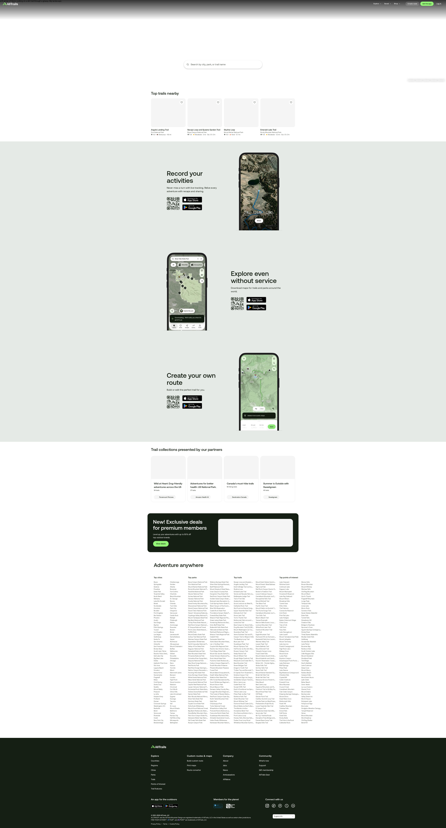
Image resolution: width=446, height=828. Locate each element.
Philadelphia (174, 658)
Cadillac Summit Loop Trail (265, 699)
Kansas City (174, 715)
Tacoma (173, 701)
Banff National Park (216, 587)
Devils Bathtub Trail (262, 646)
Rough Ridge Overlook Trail (243, 658)
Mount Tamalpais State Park (198, 618)
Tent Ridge (305, 661)
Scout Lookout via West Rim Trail (245, 603)
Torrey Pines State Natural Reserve (200, 622)
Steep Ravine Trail (240, 653)
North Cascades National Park (198, 644)
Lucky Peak (283, 656)
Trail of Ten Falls (239, 599)
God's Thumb (306, 596)
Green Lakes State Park (218, 620)
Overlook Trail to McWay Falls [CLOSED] (269, 689)
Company (228, 756)
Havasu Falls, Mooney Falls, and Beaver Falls (249, 718)
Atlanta (172, 587)
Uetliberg (304, 639)
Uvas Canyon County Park (219, 592)
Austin (156, 620)
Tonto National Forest (217, 706)
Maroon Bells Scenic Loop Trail (266, 622)
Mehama (157, 599)
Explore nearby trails (223, 73)
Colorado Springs (160, 703)
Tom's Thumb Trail (240, 618)
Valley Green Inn (306, 696)
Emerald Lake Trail (240, 592)
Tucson (156, 630)
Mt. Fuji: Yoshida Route (263, 715)
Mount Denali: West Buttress (265, 584)
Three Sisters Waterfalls (309, 634)
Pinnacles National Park (196, 656)
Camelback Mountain (286, 689)
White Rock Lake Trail (263, 627)
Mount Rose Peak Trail (263, 692)
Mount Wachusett (285, 592)
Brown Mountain (307, 584)
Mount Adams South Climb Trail (267, 656)
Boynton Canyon (285, 658)
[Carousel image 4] (433, 80)
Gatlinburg (157, 637)
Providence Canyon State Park (220, 613)
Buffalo (172, 649)
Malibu (172, 622)
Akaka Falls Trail (261, 665)
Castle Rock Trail (239, 684)
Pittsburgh (173, 620)
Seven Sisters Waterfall (309, 613)
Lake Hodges (284, 618)
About (225, 761)
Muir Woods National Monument (199, 696)
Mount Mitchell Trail (262, 601)
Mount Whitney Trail (241, 701)
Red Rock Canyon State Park (220, 596)
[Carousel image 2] (418, 80)
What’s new (264, 761)
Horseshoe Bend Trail (241, 711)
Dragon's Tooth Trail (241, 668)
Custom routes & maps (199, 756)
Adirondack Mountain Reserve (220, 642)
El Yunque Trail (261, 708)
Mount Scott (283, 653)
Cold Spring (158, 682)
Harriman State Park (195, 701)
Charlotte (173, 594)
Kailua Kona (158, 673)
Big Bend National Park (196, 620)
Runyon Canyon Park (195, 723)
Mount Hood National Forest (198, 708)
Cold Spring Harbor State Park (220, 603)
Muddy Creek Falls (307, 637)
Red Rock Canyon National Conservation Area (204, 625)
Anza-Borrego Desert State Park (199, 675)
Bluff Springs (283, 665)
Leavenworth (174, 634)
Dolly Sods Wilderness (196, 706)
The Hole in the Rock (286, 720)
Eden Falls (304, 615)
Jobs (225, 765)
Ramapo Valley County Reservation (222, 689)
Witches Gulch (284, 584)
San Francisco (159, 646)
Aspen (172, 639)
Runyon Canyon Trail (241, 651)
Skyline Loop (238, 589)
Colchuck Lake (284, 587)
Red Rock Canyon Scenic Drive (266, 589)
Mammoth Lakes (175, 673)
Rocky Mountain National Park (270, 132)
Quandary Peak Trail (241, 632)
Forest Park (214, 670)
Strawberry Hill (306, 620)
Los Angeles (158, 632)
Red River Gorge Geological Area (199, 668)
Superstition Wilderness (196, 642)
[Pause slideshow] (405, 80)
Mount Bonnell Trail (262, 649)
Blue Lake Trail (239, 642)
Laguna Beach (159, 668)
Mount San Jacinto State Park (220, 653)
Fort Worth (173, 689)
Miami (172, 670)
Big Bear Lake (158, 658)
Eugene (172, 696)
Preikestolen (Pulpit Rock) (265, 703)
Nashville (157, 708)
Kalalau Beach (306, 673)
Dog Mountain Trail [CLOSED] (244, 627)
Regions (154, 765)
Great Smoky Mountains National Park (201, 603)
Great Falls (283, 715)
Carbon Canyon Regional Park (220, 663)
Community (265, 756)
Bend (155, 711)
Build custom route (195, 761)
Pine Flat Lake (284, 615)
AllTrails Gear (264, 775)
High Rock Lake (284, 649)
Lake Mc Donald (159, 601)
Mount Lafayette (285, 639)
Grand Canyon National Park (198, 608)
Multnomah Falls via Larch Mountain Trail (248, 620)
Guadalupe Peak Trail (241, 644)
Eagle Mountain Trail (263, 634)
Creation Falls (306, 622)
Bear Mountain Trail (240, 663)
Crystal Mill (283, 677)
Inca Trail (259, 632)
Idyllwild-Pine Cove (160, 663)
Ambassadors (229, 775)
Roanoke (173, 627)
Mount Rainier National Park (233, 132)
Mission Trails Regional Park (219, 634)
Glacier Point (305, 689)
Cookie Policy (174, 824)
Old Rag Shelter (306, 720)
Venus (303, 713)
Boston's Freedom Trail (264, 592)
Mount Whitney (306, 587)
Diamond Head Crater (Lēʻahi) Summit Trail (248, 703)
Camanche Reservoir (286, 611)
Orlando (173, 603)
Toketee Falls (284, 708)
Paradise (157, 589)
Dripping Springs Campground (290, 694)
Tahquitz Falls (306, 603)
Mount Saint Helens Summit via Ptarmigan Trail (272, 582)
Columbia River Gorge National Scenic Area (203, 658)
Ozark (156, 718)
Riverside (157, 715)
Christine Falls (284, 675)
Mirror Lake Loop (240, 682)
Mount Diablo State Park (196, 634)
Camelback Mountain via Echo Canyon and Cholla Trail (275, 596)
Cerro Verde (305, 684)
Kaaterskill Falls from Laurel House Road (269, 639)
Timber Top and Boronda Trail (244, 670)
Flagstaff (157, 677)
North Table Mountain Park (219, 699)
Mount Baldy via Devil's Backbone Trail (247, 706)
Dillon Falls (283, 606)
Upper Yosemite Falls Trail (243, 611)
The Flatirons (283, 608)
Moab (156, 603)
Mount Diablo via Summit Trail (266, 608)
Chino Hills (173, 692)
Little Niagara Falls (307, 653)
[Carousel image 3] (426, 80)
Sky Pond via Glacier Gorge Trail (245, 608)
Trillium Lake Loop (240, 692)
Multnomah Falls (285, 701)
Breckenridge (158, 723)
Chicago (173, 661)
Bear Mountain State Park (197, 653)
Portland (157, 699)
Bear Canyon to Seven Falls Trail (245, 625)
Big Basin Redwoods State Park (199, 711)
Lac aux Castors (306, 687)
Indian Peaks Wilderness (218, 720)
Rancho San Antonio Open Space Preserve (225, 649)
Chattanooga (174, 582)
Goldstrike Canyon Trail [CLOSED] (245, 680)
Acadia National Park (195, 601)
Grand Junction (175, 682)
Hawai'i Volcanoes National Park (199, 613)
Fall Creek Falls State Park (197, 720)
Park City (173, 608)
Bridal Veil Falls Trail (262, 675)
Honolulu (157, 608)
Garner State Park (194, 694)
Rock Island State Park (218, 658)
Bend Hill (304, 723)
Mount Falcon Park (216, 684)
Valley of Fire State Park (196, 646)
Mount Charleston (176, 646)
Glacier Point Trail (262, 696)
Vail (171, 703)
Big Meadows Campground (289, 673)
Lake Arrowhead (175, 694)
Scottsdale (157, 606)
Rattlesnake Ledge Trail (242, 596)
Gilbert (172, 653)
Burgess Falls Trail (262, 723)
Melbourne (173, 651)
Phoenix (156, 618)
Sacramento (158, 675)
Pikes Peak (283, 668)
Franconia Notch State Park (219, 713)
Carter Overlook (284, 680)
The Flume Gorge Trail (263, 611)
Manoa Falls (305, 582)
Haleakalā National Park (196, 651)
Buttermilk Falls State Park (219, 627)
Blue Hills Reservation (217, 608)
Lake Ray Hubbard (285, 596)
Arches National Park (195, 596)
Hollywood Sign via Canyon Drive (245, 677)
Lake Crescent (284, 582)
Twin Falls (173, 606)
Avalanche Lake (239, 601)
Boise (172, 632)
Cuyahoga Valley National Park (198, 615)
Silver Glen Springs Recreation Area (222, 584)
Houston (157, 670)
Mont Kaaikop (306, 718)
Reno (172, 663)
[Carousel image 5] (441, 80)
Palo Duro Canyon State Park (198, 715)
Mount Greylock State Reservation (222, 589)
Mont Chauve (306, 699)
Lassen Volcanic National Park (198, 687)
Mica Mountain (284, 684)
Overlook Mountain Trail (264, 630)
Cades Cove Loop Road (242, 720)
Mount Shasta (175, 708)
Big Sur (156, 625)
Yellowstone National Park (219, 630)
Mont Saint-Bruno (307, 677)
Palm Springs (158, 627)
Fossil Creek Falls (262, 653)
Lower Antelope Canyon (264, 594)
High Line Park (261, 587)
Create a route (223, 78)
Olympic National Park (196, 599)
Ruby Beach (260, 682)
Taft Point (282, 627)
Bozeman (173, 589)
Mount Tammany (285, 642)
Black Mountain (175, 596)
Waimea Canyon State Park (197, 639)
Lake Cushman (306, 665)
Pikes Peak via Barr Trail (242, 694)
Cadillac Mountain (285, 706)
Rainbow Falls (306, 649)
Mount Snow (283, 696)
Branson (173, 675)
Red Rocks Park (193, 665)
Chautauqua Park (216, 703)
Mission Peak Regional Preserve (221, 618)
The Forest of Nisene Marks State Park (223, 694)
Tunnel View (283, 603)
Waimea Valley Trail (262, 642)
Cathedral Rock (284, 723)
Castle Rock (174, 615)
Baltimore (173, 711)
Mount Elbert (305, 594)
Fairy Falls (282, 630)
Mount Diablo (306, 692)
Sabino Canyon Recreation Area (199, 670)
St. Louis (173, 706)
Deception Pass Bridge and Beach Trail (269, 718)
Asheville (157, 644)
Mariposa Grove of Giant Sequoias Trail (269, 680)
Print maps (191, 765)
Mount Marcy (305, 670)
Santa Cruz (157, 684)
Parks (153, 775)
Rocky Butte (283, 718)
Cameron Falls (306, 611)
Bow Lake (304, 706)
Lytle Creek (305, 680)
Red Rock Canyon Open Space (220, 696)
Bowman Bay (305, 646)
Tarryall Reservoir (307, 711)
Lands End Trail (239, 622)
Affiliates (226, 779)
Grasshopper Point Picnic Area (290, 661)
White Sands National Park (197, 677)
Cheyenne (173, 611)
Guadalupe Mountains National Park (222, 715)
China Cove (283, 622)
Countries (155, 761)
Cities (153, 770)
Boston (172, 630)
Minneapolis (174, 720)
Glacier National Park (195, 594)
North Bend (158, 596)
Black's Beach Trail (262, 618)
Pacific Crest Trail (262, 606)
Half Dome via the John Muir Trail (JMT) (247, 649)
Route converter (194, 770)
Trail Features (156, 789)
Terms (165, 824)
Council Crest (284, 687)
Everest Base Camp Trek (264, 720)
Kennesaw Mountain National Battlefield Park (225, 723)
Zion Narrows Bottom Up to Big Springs (247, 713)
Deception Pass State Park (219, 594)
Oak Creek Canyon (285, 692)
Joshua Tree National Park (197, 637)
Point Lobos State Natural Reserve (200, 630)
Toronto (173, 668)
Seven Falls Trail (261, 670)
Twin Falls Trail (261, 615)
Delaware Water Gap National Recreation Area (204, 718)
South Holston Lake (308, 651)
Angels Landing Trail (241, 584)
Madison (173, 684)
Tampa (172, 713)
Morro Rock (305, 608)
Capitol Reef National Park (197, 684)
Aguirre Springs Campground (311, 630)
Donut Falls (283, 711)
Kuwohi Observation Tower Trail (267, 661)
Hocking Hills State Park (196, 673)
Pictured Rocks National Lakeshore (222, 711)
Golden (172, 584)
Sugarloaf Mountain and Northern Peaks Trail (271, 687)
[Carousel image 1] (411, 80)
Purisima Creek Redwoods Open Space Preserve (227, 661)
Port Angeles (158, 613)
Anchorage (174, 625)
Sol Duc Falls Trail (262, 668)
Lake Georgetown (285, 632)
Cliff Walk (259, 694)
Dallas (156, 661)
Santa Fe (157, 639)
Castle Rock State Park (218, 611)
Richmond (173, 642)
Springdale (157, 584)
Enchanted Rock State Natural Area (200, 689)
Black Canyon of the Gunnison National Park (225, 606)
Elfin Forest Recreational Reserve (221, 680)
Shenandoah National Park (197, 606)
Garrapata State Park (217, 639)
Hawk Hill (282, 703)
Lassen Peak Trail (262, 644)
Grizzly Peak (305, 632)
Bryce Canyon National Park (197, 132)
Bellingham (174, 723)
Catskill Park (214, 637)
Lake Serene (283, 670)
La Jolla (156, 694)
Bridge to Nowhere (307, 625)
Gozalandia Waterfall (308, 642)
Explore (155, 756)
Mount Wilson (284, 599)
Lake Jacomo (284, 644)
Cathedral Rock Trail (241, 606)
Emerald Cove (284, 682)
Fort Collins (174, 592)
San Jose (157, 665)
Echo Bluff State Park (217, 625)
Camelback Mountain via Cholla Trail (268, 613)
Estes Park (157, 592)
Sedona (156, 587)
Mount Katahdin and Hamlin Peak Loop (269, 658)
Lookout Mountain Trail (264, 625)
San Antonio (158, 642)
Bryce (156, 582)
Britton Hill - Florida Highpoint (266, 663)
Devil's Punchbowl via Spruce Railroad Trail (249, 689)
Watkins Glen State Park (218, 677)
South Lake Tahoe (160, 651)
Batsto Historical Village (287, 620)
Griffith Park (192, 632)
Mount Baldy (158, 689)
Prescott (157, 692)
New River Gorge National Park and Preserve (203, 663)
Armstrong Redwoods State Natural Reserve (225, 622)
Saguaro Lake (284, 589)
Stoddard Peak (306, 658)
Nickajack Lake (306, 701)
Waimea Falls (305, 589)
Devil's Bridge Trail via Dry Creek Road (247, 587)
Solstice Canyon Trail (241, 675)
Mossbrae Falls (284, 601)
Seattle (156, 687)
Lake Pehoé (305, 644)
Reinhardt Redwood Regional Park (222, 632)
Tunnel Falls (305, 618)
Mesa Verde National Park (197, 680)
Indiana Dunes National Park (198, 692)
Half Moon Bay (175, 718)
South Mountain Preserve (218, 665)
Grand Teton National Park (197, 611)
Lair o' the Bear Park (217, 644)
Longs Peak (305, 601)
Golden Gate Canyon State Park (221, 599)
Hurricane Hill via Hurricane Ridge (267, 637)
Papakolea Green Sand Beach (266, 711)
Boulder (156, 611)
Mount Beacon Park (217, 687)
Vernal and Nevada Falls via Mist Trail (246, 594)
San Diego (157, 622)
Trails (153, 779)
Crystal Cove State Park (196, 703)
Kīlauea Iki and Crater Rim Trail (244, 661)
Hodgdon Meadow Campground (312, 708)
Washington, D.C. (160, 706)
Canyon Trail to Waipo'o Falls (244, 637)
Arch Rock (283, 613)
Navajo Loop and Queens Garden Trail (247, 582)
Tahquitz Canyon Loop (263, 651)
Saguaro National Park (196, 649)
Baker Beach (305, 682)
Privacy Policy (156, 824)
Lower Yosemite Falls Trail (264, 706)
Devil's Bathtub (306, 663)
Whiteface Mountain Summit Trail (245, 723)
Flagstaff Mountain (307, 599)
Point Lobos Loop (240, 715)
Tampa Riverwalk (262, 620)
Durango (173, 699)
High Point (173, 680)
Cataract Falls (306, 675)
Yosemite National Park (196, 592)
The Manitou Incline (240, 708)
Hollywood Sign (307, 703)
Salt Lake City (158, 656)
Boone (172, 601)
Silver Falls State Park (195, 699)
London (172, 677)
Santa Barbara (175, 637)
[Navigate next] (295, 117)
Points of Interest (158, 784)
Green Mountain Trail (241, 699)
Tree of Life (283, 625)
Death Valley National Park (219, 675)
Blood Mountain (307, 715)
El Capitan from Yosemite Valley (245, 673)
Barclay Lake (305, 694)
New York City (158, 720)
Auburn (172, 665)
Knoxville (173, 656)
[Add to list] (182, 102)
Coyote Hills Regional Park (219, 646)
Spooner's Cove (307, 627)
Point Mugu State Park (217, 651)
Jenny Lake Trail (261, 713)
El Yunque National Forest (197, 627)
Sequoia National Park (196, 661)
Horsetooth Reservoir (286, 594)
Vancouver (157, 713)
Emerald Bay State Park (218, 615)
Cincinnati (173, 687)
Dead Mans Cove (285, 699)
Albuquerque (174, 644)
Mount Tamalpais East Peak (288, 637)
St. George (174, 599)
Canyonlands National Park (197, 682)
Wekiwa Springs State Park (219, 582)
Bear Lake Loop (261, 684)
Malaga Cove (284, 651)
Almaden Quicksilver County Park (221, 718)
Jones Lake (305, 606)
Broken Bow (158, 649)
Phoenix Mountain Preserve (219, 668)
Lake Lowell (283, 634)
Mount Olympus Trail (241, 646)
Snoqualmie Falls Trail (263, 599)
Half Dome (283, 713)
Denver (156, 701)
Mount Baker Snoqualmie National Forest (224, 673)
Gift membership (266, 770)
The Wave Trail (261, 603)
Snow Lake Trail (239, 615)
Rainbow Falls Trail (240, 696)
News (225, 770)
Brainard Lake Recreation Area (220, 601)
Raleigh (172, 618)
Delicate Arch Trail (240, 613)
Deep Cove (305, 668)
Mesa (155, 680)
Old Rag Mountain (307, 592)
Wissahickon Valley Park (218, 708)
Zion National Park (157, 132)
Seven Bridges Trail (240, 665)
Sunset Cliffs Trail (240, 687)
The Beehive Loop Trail (242, 639)
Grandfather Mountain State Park (199, 713)
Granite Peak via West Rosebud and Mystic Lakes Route (275, 701)
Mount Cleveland (307, 656)
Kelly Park (213, 701)
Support (262, 765)
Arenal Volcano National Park (220, 656)
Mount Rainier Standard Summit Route (269, 673)
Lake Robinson (284, 663)
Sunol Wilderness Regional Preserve (222, 682)
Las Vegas (157, 634)
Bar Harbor (157, 615)
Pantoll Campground (286, 646)
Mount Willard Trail (240, 656)
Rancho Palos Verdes (161, 653)
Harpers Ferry (158, 696)
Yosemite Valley (159, 594)
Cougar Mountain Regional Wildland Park (224, 692)
